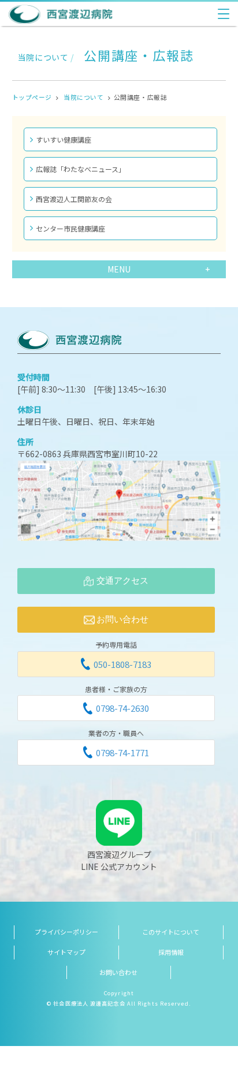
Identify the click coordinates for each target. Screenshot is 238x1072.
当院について (83, 97)
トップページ (32, 97)
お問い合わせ (118, 972)
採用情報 (171, 952)
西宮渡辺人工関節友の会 (74, 199)
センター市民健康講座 (70, 228)
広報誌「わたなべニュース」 (80, 169)
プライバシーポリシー (66, 931)
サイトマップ (66, 952)
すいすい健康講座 (63, 139)
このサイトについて (170, 931)
